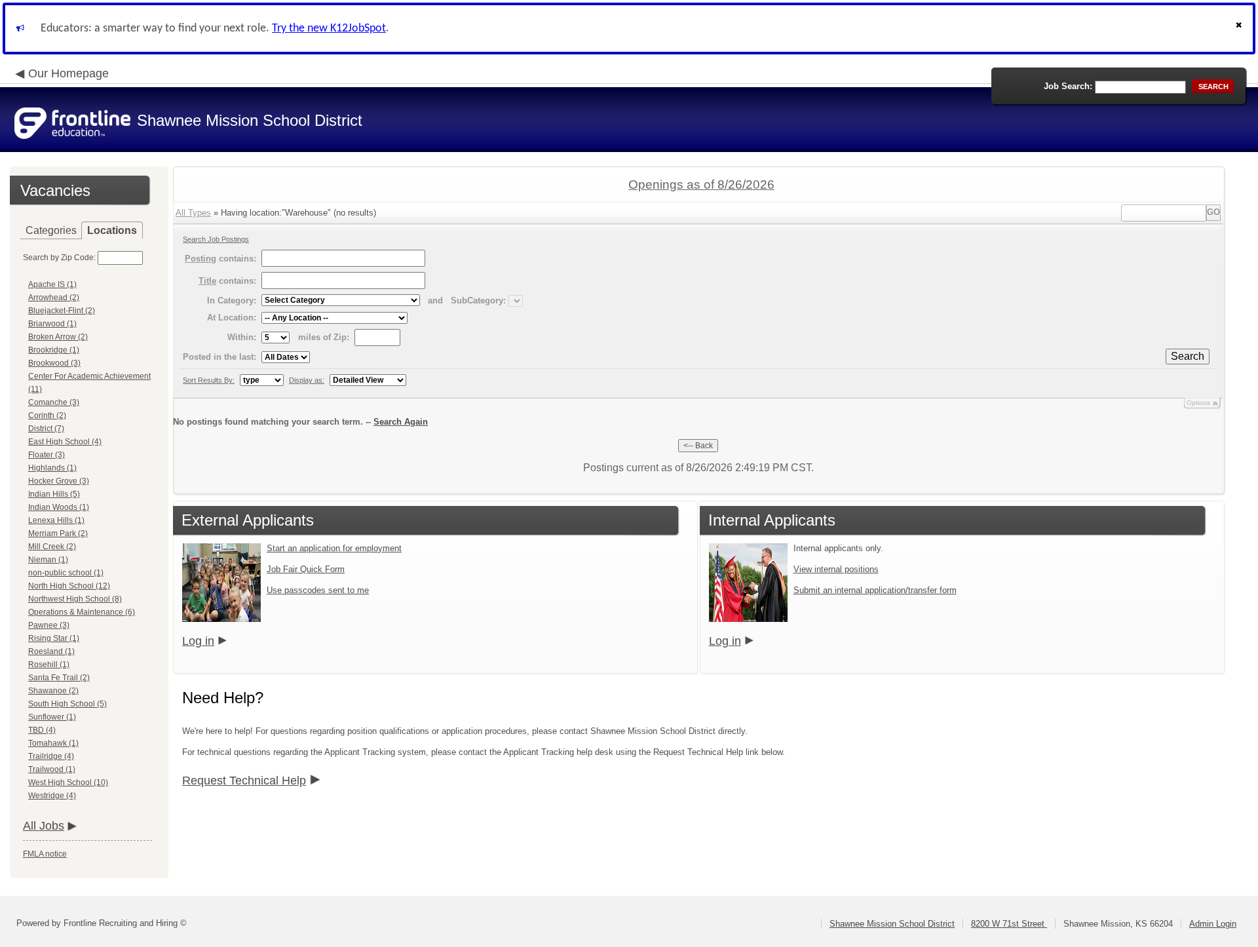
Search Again (400, 422)
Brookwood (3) (54, 363)
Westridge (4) (52, 795)
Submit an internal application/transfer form (875, 590)
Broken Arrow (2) (58, 336)
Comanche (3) (53, 402)
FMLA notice (45, 854)
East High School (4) (65, 441)
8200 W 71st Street (1009, 924)
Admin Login (1212, 924)
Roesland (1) (51, 651)
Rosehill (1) (48, 664)
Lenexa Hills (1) (56, 520)
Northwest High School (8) (75, 599)
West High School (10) (68, 782)
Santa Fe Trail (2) (59, 677)
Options (1198, 402)
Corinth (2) (47, 415)
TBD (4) (42, 730)
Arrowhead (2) (53, 297)
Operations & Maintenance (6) (81, 612)
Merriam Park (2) (58, 533)
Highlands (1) (52, 468)
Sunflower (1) (52, 717)
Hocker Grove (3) (58, 481)
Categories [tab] (51, 230)
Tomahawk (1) (53, 743)
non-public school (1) (66, 572)
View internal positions (836, 569)
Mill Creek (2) (52, 546)
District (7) (46, 428)
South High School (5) (67, 703)
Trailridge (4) (51, 756)
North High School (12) (69, 585)
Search (1187, 356)
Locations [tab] (112, 230)
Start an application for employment (334, 548)
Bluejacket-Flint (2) (61, 310)
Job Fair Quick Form (306, 569)
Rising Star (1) (53, 638)
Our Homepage (68, 73)
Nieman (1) (48, 559)
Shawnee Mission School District (892, 924)
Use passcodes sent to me (318, 590)
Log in (198, 641)
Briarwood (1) (52, 323)
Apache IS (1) (52, 284)
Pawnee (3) (48, 625)
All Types (193, 213)
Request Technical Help (244, 780)
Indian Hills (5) (54, 494)
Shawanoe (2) (53, 690)
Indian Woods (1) (58, 507)
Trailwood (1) (51, 769)
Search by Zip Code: (59, 257)
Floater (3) (46, 454)
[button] (1240, 28)
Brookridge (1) (53, 350)
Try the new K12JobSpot (329, 28)
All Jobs (43, 825)
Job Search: (1068, 86)
